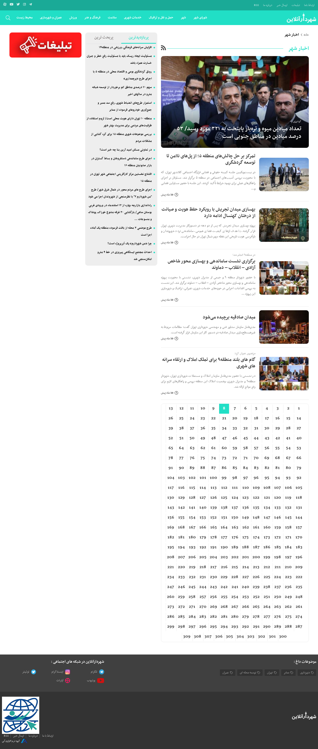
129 (181, 497)
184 (288, 547)
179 (202, 537)
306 (219, 636)
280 (234, 616)
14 (299, 418)
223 (288, 577)
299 (170, 626)
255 (224, 596)
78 (170, 458)
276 (277, 616)
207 (181, 557)
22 (213, 418)
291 (256, 626)
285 (181, 616)
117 (171, 487)
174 (256, 537)
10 (202, 408)
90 (181, 468)
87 (213, 468)
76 (192, 458)
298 (181, 626)
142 (181, 507)
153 (202, 517)
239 (256, 587)
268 (224, 606)
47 (224, 438)
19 (245, 418)
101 (202, 477)
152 (213, 517)
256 (213, 596)
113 (213, 487)
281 (224, 616)
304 (240, 636)
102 (192, 477)
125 (224, 497)
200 (256, 557)
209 (299, 567)
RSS (256, 5)
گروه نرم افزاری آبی (11, 741)
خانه (306, 35)
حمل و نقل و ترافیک (161, 17)
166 (202, 527)
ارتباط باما (309, 5)
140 (202, 507)
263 (277, 606)
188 (245, 547)
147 (267, 517)
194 (181, 547)
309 (187, 636)
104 (170, 477)
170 (298, 537)
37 (192, 428)
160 (267, 527)
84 (245, 468)
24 (192, 418)
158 (288, 527)
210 (288, 567)
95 (267, 477)
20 (234, 418)
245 (192, 587)
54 (288, 448)
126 (213, 497)
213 (256, 567)
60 (224, 448)
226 (256, 577)
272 (181, 606)
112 (224, 487)
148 (256, 517)
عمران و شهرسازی (51, 17)
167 (192, 527)
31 (256, 428)
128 (192, 497)
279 (245, 616)
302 (261, 636)
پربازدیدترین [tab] (139, 37)
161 (256, 527)
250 (277, 596)
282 (213, 616)
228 (234, 577)
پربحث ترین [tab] (103, 37)
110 (245, 487)
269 (213, 606)
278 (256, 616)
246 (181, 587)
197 (288, 557)
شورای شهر (200, 17)
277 (267, 616)
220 (181, 567)
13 (171, 408)
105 (298, 487)
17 (267, 418)
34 (224, 428)
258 (192, 596)
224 (277, 577)
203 (224, 557)
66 (298, 458)
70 (256, 458)
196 (298, 557)
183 (299, 547)
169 (170, 527)
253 (245, 596)
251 (267, 596)
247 (170, 587)
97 (245, 477)
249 (288, 596)
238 (266, 587)
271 (192, 606)
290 (267, 626)
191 (213, 547)
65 (170, 448)
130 (170, 497)
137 (235, 507)
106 (288, 487)
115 (192, 487)
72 (235, 458)
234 (170, 577)
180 (192, 537)
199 (266, 557)
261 (299, 606)
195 (170, 547)
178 (213, 537)
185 (277, 547)
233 (181, 577)
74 (213, 458)
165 (213, 527)
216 (224, 567)
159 (277, 527)
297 (192, 626)
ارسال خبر (282, 5)
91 (170, 468)
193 (192, 547)
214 (245, 567)
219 (192, 567)
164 (224, 527)
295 (213, 626)
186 (266, 547)
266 (245, 606)
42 (277, 438)
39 (170, 428)
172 (277, 537)
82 (267, 468)
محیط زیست (24, 17)
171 (288, 537)
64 (181, 448)
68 (277, 458)
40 (299, 438)
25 (181, 418)
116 (181, 487)
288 (288, 626)
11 (192, 408)
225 (267, 577)
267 (234, 606)
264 (267, 606)
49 (202, 438)
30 (266, 428)
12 (181, 408)
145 (288, 517)
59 (235, 448)
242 (224, 587)
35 (213, 428)
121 (267, 497)
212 (267, 567)
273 (170, 606)
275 (288, 616)
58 (245, 448)
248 (299, 596)
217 (213, 567)
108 (267, 487)
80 (288, 468)
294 (224, 626)
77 (181, 458)
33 (235, 428)
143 (170, 507)
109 (256, 487)
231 (202, 577)
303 (250, 636)
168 (181, 527)
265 (256, 606)
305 (229, 636)
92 (299, 477)
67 (288, 458)
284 (192, 616)
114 (202, 487)
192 (202, 547)
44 (256, 438)
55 (277, 448)
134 (267, 507)
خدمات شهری (132, 17)
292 (245, 626)
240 (245, 587)
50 (192, 438)
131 (299, 507)
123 (245, 497)
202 (234, 557)
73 (224, 458)
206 (192, 557)
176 (235, 537)
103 (181, 477)
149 (245, 517)
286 (170, 616)
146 (277, 517)
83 (256, 468)
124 (235, 497)
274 (298, 616)
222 (299, 577)
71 (245, 458)
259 (181, 596)
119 (288, 497)
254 (234, 596)
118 (299, 497)
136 (245, 507)
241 (235, 587)
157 (299, 527)
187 (256, 547)
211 (278, 567)
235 (299, 587)
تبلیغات (296, 5)
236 (288, 587)
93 (288, 477)
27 (299, 428)
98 (234, 477)
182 (170, 537)
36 (202, 428)
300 (283, 636)
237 (277, 587)
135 (256, 507)
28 (288, 428)
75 (202, 458)
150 (234, 517)
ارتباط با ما (47, 736)
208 (170, 557)
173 (267, 537)
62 (202, 448)
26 (170, 418)
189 (234, 547)
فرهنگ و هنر (92, 17)
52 (170, 438)
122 (256, 497)
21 (224, 418)
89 (192, 468)
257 (202, 596)
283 (202, 616)
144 (298, 517)
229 (224, 577)
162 (245, 527)
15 (288, 418)
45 (245, 438)
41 (288, 438)
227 (245, 577)
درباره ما (267, 5)
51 (181, 438)
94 (277, 477)
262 (288, 606)
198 (277, 557)
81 (277, 468)
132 (288, 507)
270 (202, 606)
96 (256, 477)
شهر (183, 17)
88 (202, 468)
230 (213, 577)
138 (224, 507)
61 (213, 448)
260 (170, 596)
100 (213, 477)
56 (267, 448)
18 (256, 418)
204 (213, 557)
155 (181, 517)
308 (197, 636)
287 (298, 626)
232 (192, 577)
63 (192, 448)
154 (192, 517)
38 (181, 428)
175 (245, 537)
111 (235, 487)
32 (245, 428)
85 (235, 468)
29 (277, 428)
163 (235, 527)
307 (208, 636)
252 (256, 596)
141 (192, 507)
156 (170, 517)
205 (202, 557)
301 (272, 636)
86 (224, 468)
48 (213, 438)
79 (299, 468)
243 (213, 587)
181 (181, 537)
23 (202, 418)
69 (266, 458)
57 (256, 448)
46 (234, 438)
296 (202, 626)
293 (234, 626)
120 (277, 497)
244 (202, 587)
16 (277, 418)
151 (224, 517)
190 (224, 547)
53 (299, 448)
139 (213, 507)
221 (170, 567)
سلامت (112, 17)
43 (267, 438)
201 (245, 557)
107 (277, 487)
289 (277, 626)
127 (202, 497)
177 (224, 537)
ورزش (73, 17)
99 (224, 477)
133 (277, 507)
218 (202, 567)
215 (235, 567)
